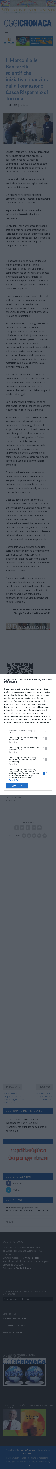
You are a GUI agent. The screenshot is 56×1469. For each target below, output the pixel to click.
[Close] (50, 679)
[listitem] (28, 732)
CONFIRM (17, 786)
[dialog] (28, 734)
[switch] (45, 738)
